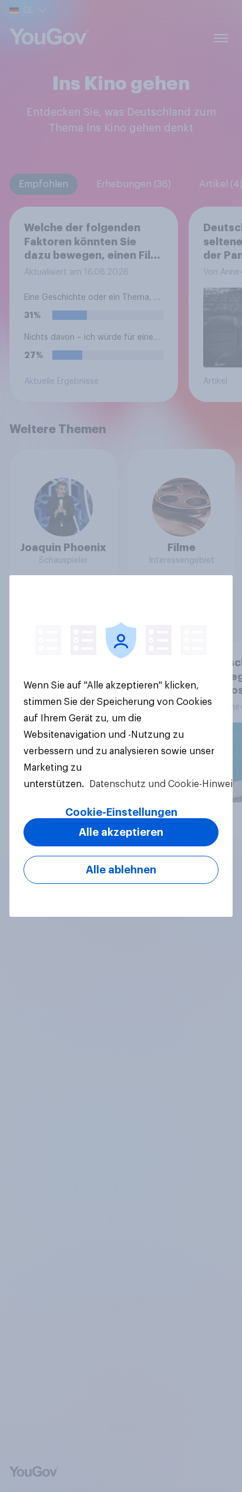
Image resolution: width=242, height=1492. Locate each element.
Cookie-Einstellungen (121, 812)
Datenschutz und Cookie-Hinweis (162, 784)
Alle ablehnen (121, 870)
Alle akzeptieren (121, 832)
